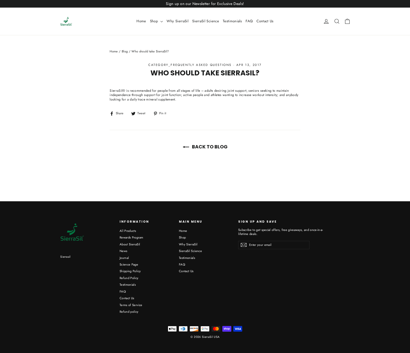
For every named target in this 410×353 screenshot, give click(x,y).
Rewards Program (131, 237)
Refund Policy (129, 278)
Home (141, 21)
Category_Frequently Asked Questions (190, 65)
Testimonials (232, 21)
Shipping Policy (130, 271)
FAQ (249, 21)
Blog (125, 51)
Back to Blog (209, 146)
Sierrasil (65, 257)
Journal (124, 258)
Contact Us (265, 21)
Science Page (129, 264)
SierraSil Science (205, 21)
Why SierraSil (177, 21)
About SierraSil (130, 244)
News (123, 251)
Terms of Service (131, 305)
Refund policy (129, 311)
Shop (154, 21)
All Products (128, 231)
